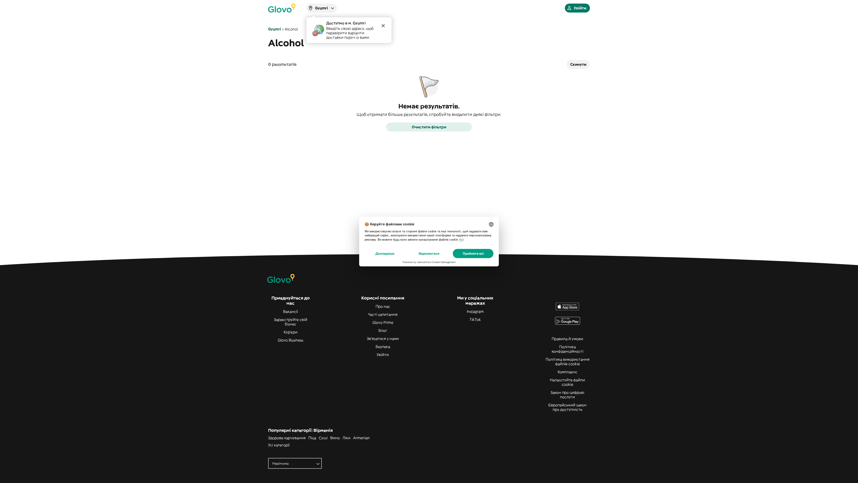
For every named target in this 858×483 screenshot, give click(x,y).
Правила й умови (567, 339)
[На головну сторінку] (281, 8)
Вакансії (290, 311)
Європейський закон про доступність (567, 407)
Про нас (383, 306)
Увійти (383, 354)
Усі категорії (279, 445)
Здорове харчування (287, 438)
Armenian (361, 438)
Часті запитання (382, 314)
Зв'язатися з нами (383, 338)
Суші (323, 438)
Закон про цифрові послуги (567, 394)
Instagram (475, 311)
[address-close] (383, 25)
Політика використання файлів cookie (567, 361)
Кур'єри (290, 332)
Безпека (383, 346)
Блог (383, 330)
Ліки (346, 438)
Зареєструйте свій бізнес (290, 321)
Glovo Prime (382, 322)
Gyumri (274, 29)
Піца (312, 438)
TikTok (475, 319)
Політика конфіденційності (567, 349)
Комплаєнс (567, 372)
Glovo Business (290, 340)
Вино (335, 438)
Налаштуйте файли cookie (567, 382)
